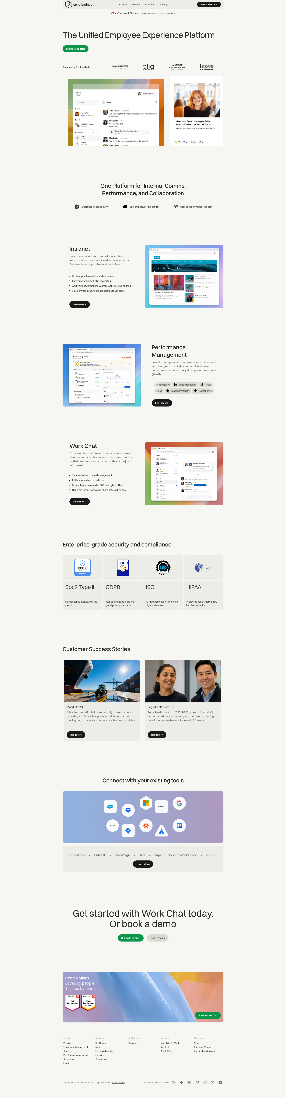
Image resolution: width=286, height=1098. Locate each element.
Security (66, 1063)
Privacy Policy (118, 1082)
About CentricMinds (170, 1043)
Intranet (66, 1051)
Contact (165, 1047)
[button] (123, 4)
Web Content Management (75, 1055)
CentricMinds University (205, 1051)
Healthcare (100, 1043)
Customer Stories (202, 1047)
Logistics (99, 1055)
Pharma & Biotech (104, 1051)
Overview (132, 1043)
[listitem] (102, 700)
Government (101, 1059)
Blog (196, 1043)
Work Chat (68, 1043)
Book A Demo (167, 1051)
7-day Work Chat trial (128, 13)
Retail (98, 1047)
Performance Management (75, 1047)
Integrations (68, 1059)
